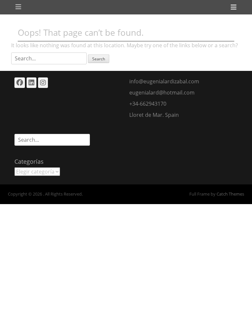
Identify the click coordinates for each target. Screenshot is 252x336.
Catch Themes (230, 194)
